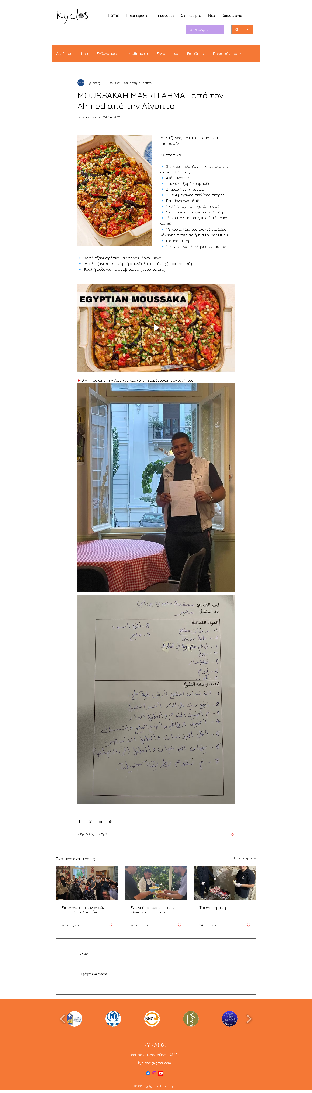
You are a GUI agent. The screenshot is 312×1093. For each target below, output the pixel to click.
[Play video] (156, 328)
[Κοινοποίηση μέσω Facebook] (79, 821)
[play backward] (63, 1019)
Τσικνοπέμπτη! (212, 907)
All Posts (64, 53)
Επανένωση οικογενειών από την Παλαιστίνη (83, 909)
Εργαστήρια (167, 53)
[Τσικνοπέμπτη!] (225, 883)
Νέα (84, 53)
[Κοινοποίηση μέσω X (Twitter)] (90, 821)
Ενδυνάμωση (108, 53)
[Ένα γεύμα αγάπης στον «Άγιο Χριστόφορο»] (156, 883)
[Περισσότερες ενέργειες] (232, 82)
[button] (74, 1019)
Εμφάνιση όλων (245, 858)
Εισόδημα (195, 53)
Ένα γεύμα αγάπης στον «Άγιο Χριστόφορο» (152, 909)
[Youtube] (160, 1073)
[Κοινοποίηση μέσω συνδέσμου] (111, 821)
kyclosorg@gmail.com (154, 1063)
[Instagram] (154, 1073)
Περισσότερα (225, 53)
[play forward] (249, 1019)
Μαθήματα (138, 53)
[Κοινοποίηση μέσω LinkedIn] (100, 821)
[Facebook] (148, 1073)
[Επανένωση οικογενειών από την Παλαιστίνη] (87, 883)
